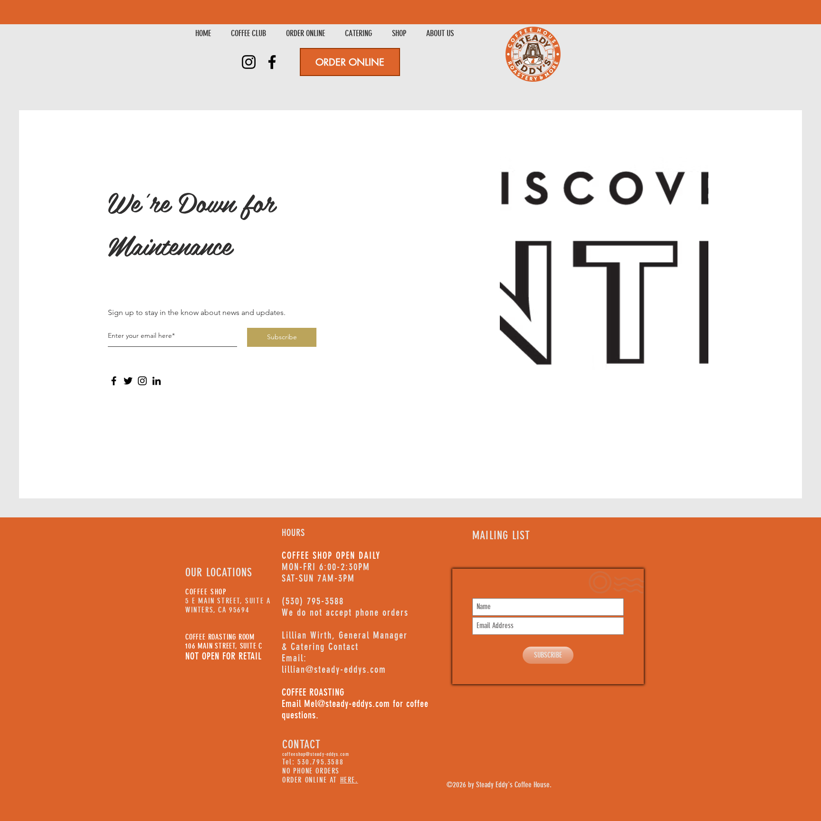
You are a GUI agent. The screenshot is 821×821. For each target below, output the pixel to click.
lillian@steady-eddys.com (334, 669)
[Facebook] (272, 62)
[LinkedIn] (156, 381)
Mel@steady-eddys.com (347, 703)
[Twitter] (128, 381)
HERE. (349, 779)
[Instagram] (248, 62)
